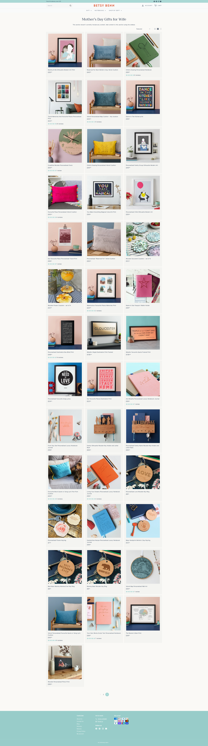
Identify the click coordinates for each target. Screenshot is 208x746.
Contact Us (80, 721)
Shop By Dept (114, 10)
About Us (79, 719)
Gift (88, 10)
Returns (79, 729)
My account (80, 734)
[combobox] (59, 5)
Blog (78, 724)
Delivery (79, 726)
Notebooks (99, 10)
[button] (130, 75)
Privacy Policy (81, 731)
